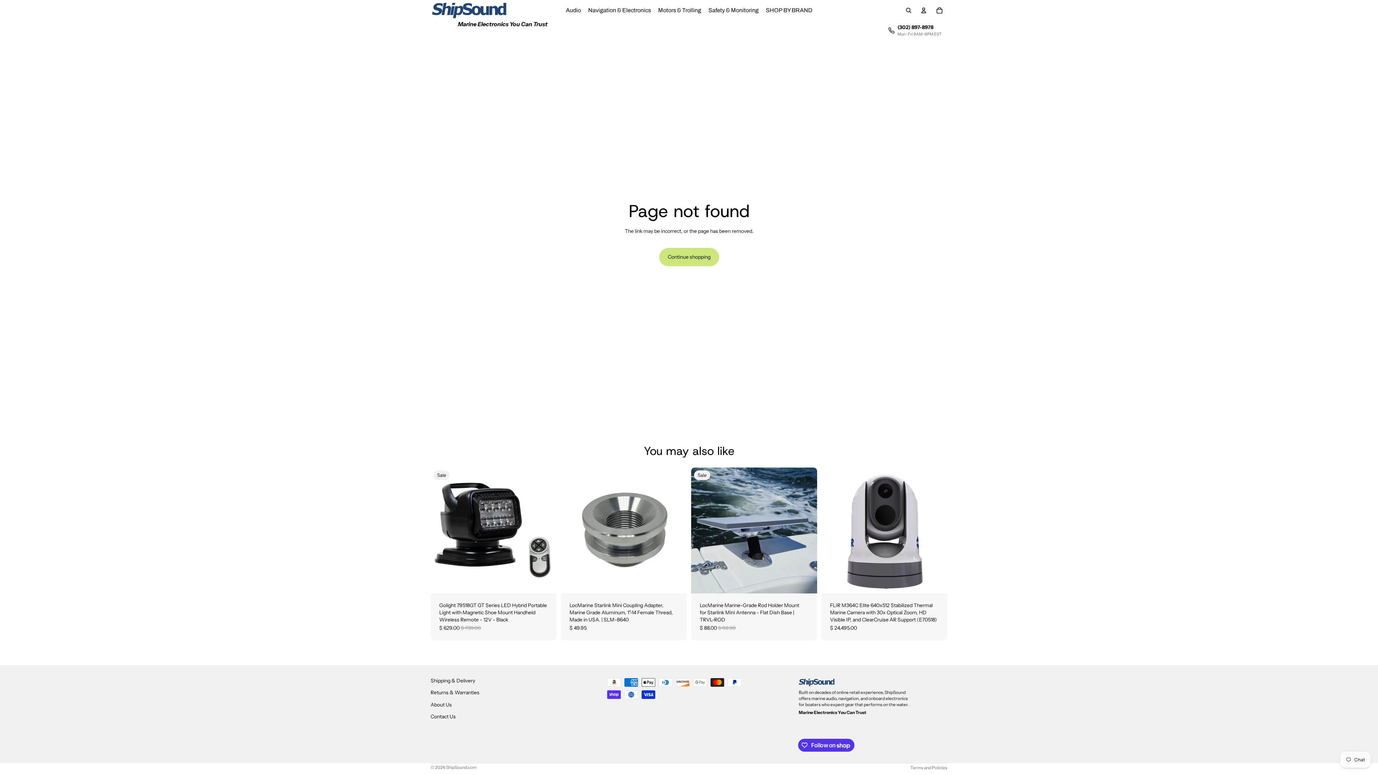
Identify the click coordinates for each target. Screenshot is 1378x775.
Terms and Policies (928, 767)
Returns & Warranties (455, 692)
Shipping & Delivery (453, 680)
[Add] (545, 582)
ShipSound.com (461, 767)
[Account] (924, 10)
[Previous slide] (702, 531)
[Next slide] (806, 531)
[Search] (909, 10)
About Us (441, 704)
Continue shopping (689, 257)
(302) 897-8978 (915, 27)
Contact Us (443, 716)
